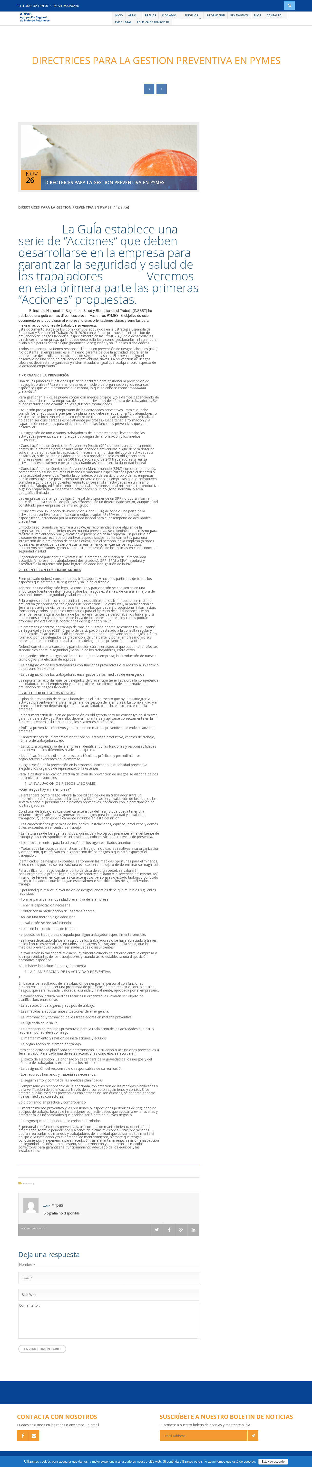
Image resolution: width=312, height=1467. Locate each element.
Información (215, 15)
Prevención (28, 1183)
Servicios (191, 15)
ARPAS (132, 15)
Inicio (119, 15)
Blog (257, 15)
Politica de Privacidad (153, 22)
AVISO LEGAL (123, 22)
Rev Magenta (239, 15)
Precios (150, 15)
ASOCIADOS (168, 15)
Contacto (274, 15)
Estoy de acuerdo (273, 1461)
